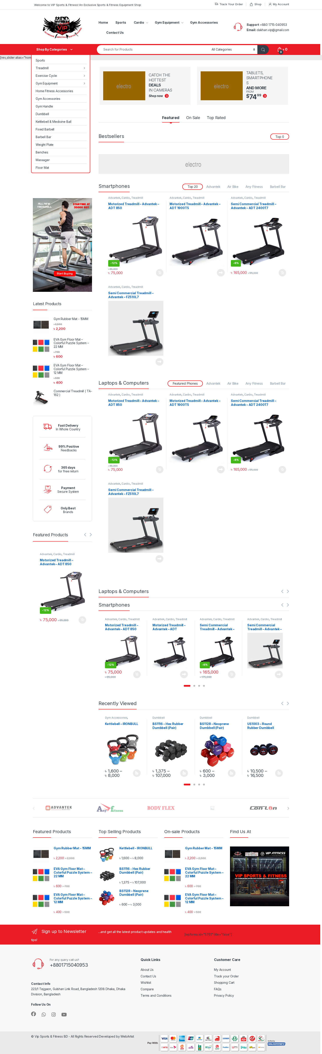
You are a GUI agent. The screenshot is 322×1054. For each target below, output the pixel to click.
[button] (187, 686)
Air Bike (233, 187)
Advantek (213, 187)
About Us (147, 969)
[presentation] (288, 808)
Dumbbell (42, 114)
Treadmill (42, 68)
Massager (43, 160)
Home (103, 22)
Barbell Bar (43, 137)
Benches (42, 152)
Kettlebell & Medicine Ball (53, 121)
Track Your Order (231, 4)
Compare (147, 989)
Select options (135, 773)
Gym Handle (44, 106)
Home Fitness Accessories (54, 91)
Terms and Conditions (156, 995)
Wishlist (146, 982)
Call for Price (221, 272)
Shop (258, 4)
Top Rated (216, 117)
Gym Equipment (167, 22)
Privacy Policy (224, 995)
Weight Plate (44, 144)
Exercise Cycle (46, 75)
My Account (281, 4)
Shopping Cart (224, 982)
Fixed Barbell (45, 129)
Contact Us (115, 32)
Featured (170, 117)
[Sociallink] (33, 1014)
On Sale (193, 117)
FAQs (217, 989)
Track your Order (226, 976)
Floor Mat (42, 167)
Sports (120, 22)
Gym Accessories (204, 22)
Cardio (139, 22)
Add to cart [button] (159, 272)
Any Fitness (254, 187)
